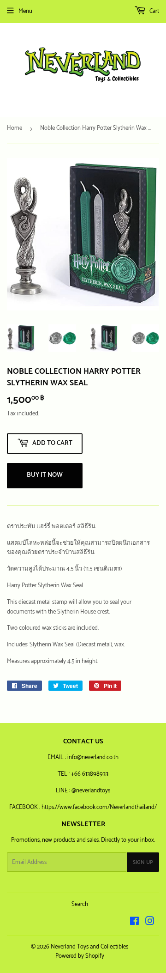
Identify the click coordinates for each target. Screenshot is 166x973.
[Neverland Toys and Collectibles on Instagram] (149, 923)
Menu (25, 11)
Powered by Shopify (79, 956)
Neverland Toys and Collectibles (89, 947)
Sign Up (143, 862)
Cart (153, 11)
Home (14, 128)
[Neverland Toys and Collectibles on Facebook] (134, 923)
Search (79, 904)
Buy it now (45, 475)
